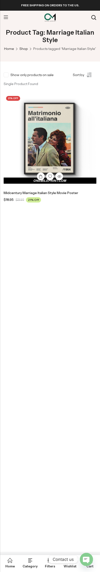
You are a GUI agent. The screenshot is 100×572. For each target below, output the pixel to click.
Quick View (59, 176)
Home (9, 49)
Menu (6, 17)
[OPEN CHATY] (86, 559)
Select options (41, 176)
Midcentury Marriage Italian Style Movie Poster (41, 193)
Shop (23, 49)
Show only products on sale (32, 75)
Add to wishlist (50, 176)
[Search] (93, 17)
